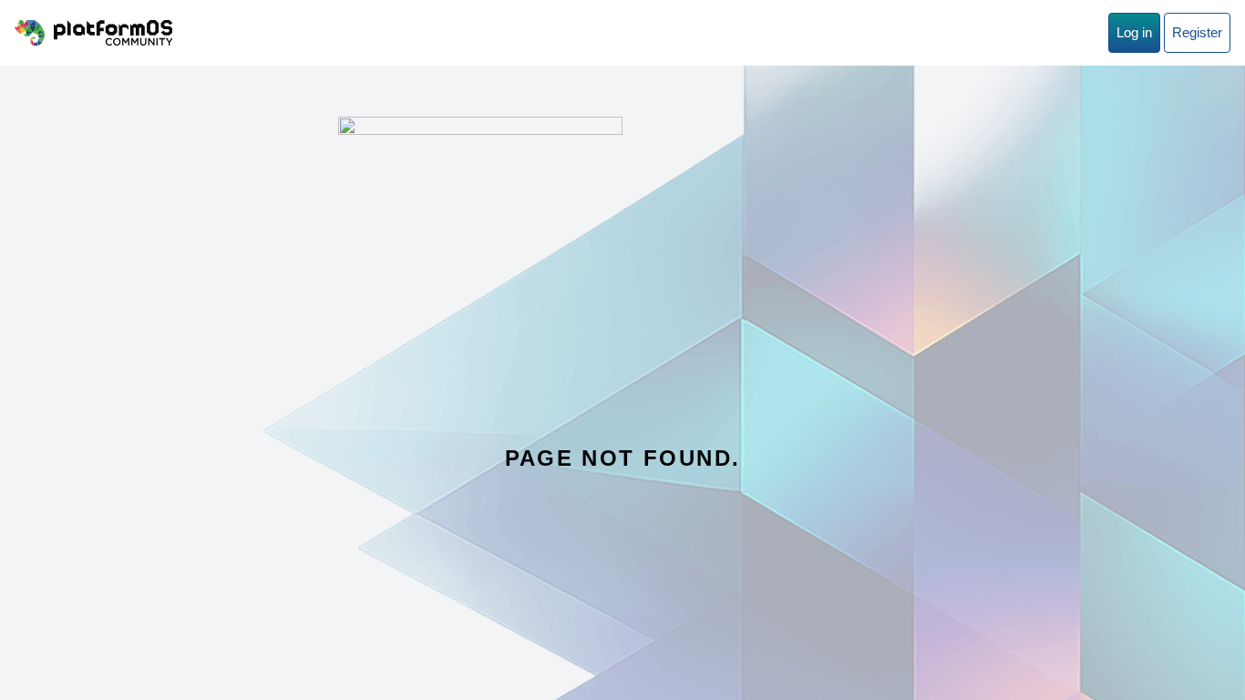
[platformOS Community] (93, 33)
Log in (1134, 32)
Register (1197, 32)
